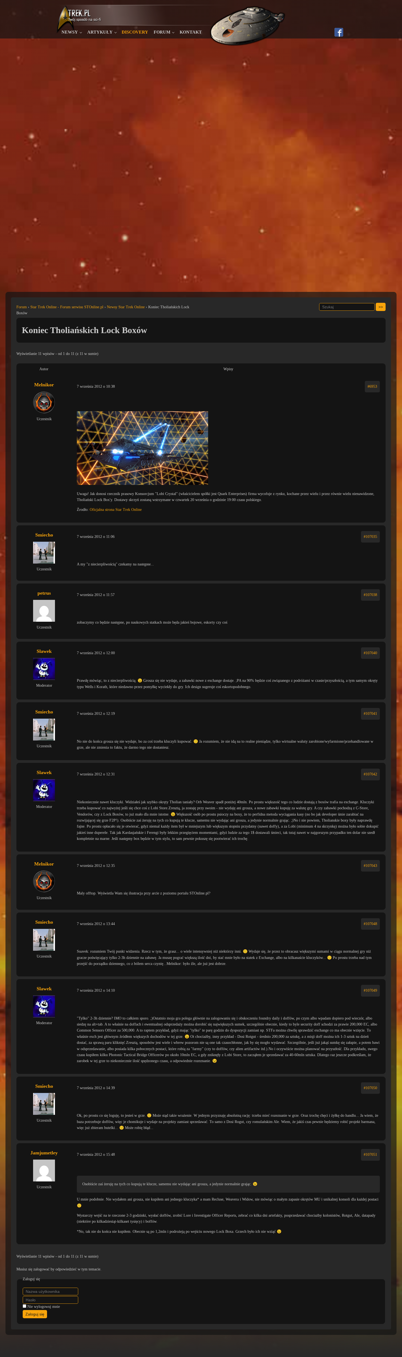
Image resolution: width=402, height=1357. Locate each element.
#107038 (370, 595)
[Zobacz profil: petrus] (44, 611)
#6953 (372, 386)
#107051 (370, 1154)
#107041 (370, 714)
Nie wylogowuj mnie (43, 1307)
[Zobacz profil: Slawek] (44, 669)
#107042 (370, 774)
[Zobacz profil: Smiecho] (44, 553)
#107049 (370, 990)
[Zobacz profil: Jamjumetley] (44, 1170)
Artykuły (100, 32)
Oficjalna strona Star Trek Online (116, 510)
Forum (162, 32)
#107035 (370, 537)
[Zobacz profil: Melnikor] (44, 402)
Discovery (135, 32)
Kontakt (191, 32)
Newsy (70, 32)
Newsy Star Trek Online (126, 307)
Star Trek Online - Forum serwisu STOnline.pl (66, 307)
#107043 (370, 866)
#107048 (370, 924)
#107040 (370, 653)
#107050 (370, 1088)
